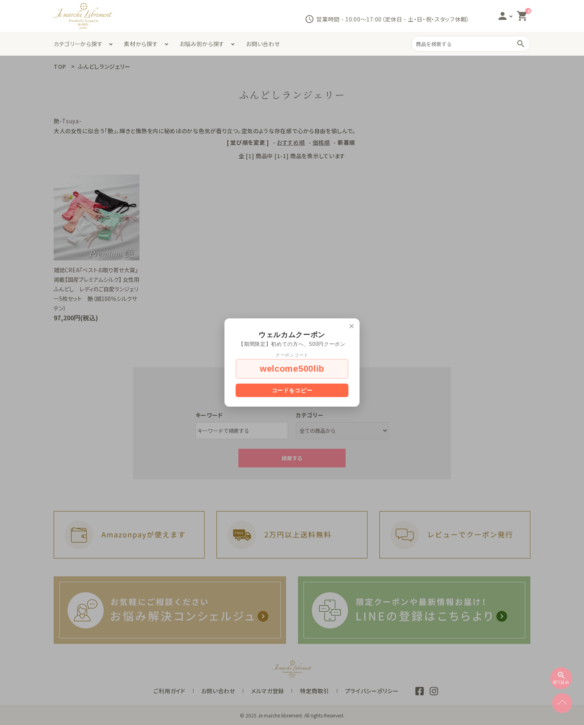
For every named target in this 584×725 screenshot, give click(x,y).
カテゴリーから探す (78, 44)
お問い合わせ (263, 44)
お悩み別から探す (202, 44)
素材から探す (141, 44)
